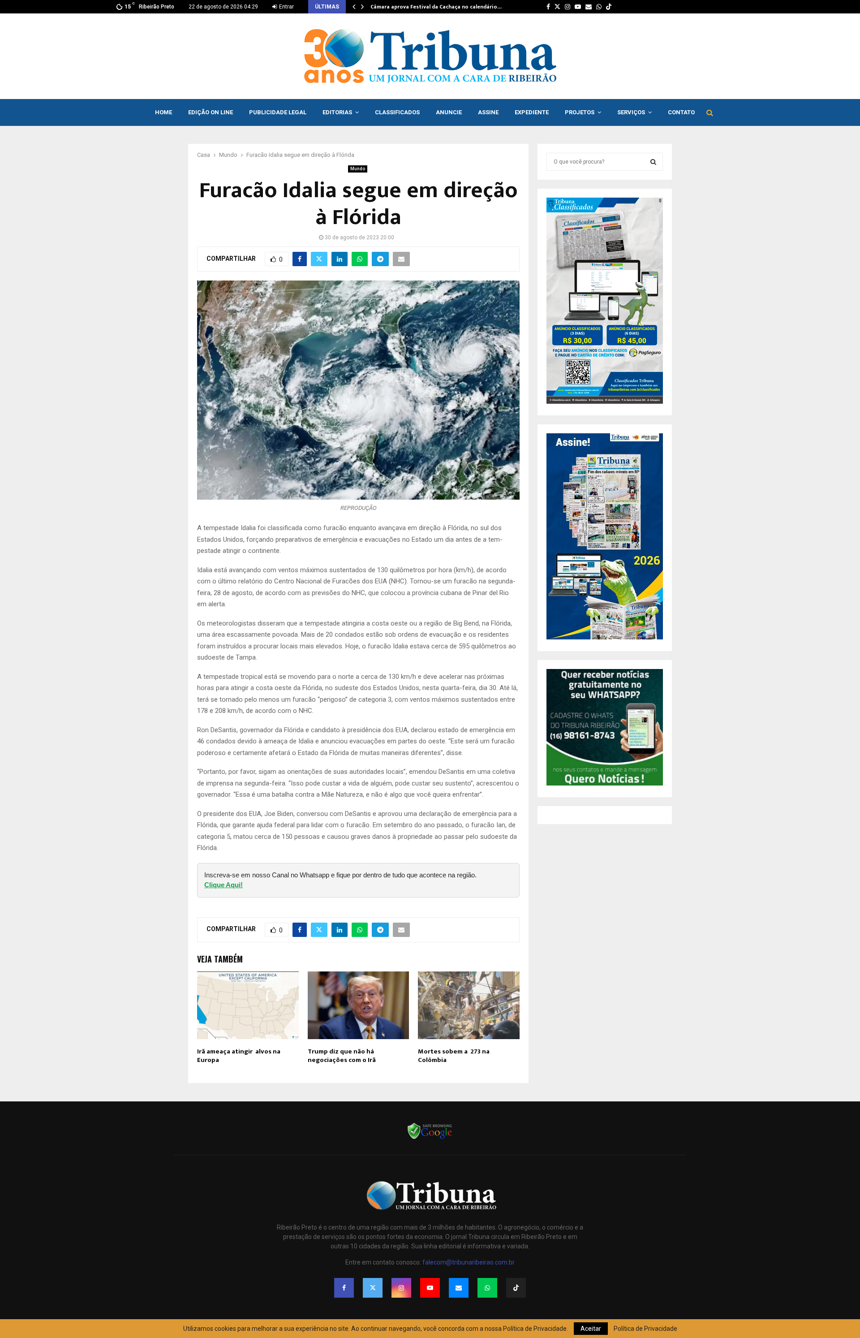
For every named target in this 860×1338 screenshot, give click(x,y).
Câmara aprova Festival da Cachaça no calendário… (436, 6)
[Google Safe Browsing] (430, 1138)
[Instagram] (401, 1288)
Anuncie (449, 112)
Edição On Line (210, 112)
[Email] (459, 1288)
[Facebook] (344, 1288)
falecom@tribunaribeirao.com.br (468, 1262)
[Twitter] (373, 1288)
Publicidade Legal (277, 112)
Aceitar (590, 1328)
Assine (488, 112)
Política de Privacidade (645, 1328)
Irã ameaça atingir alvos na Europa (238, 1056)
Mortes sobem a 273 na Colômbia (454, 1056)
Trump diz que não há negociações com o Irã (342, 1056)
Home (163, 112)
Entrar (286, 7)
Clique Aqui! (223, 885)
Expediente (532, 112)
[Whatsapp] (487, 1288)
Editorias (337, 112)
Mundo (357, 168)
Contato (681, 112)
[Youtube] (430, 1288)
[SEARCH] (653, 162)
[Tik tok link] (608, 6)
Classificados (397, 112)
